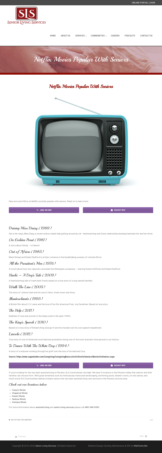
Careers (115, 35)
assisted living (42, 407)
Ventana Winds (19, 402)
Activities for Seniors (21, 420)
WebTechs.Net (140, 446)
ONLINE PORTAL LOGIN (143, 2)
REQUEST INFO (119, 210)
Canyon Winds (19, 390)
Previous (22, 436)
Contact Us (146, 35)
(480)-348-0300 (45, 210)
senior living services (64, 407)
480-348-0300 (92, 407)
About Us (65, 35)
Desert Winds (18, 396)
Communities (98, 35)
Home (53, 35)
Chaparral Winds (20, 393)
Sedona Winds (19, 399)
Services (80, 35)
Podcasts (130, 35)
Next (142, 436)
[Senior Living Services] (26, 15)
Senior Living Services (45, 446)
